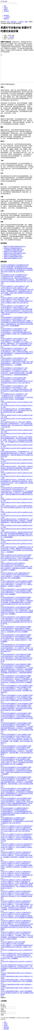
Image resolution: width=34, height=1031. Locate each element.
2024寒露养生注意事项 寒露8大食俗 (14, 250)
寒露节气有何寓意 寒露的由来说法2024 (15, 246)
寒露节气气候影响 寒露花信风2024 (13, 256)
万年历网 (11, 37)
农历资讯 (6, 11)
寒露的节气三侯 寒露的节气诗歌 (13, 251)
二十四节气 (7, 17)
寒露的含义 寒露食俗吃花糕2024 (13, 248)
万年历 (6, 7)
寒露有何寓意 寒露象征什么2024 (13, 258)
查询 (2, 1009)
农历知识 (6, 15)
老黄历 (6, 9)
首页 (5, 6)
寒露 (26, 21)
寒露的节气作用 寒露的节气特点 (13, 255)
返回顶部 (6, 1028)
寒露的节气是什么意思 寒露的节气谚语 (15, 253)
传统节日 (6, 18)
